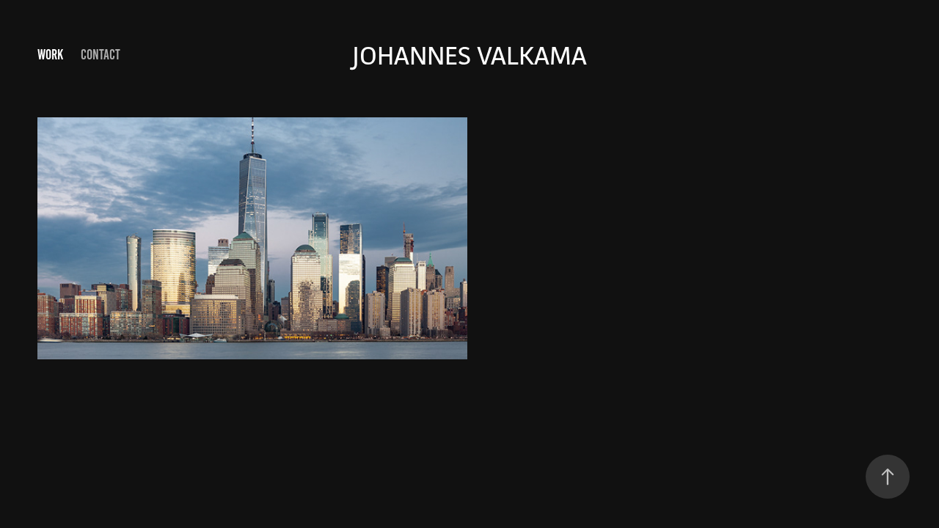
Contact (100, 54)
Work (50, 54)
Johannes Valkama (469, 55)
